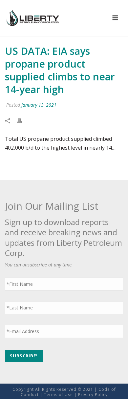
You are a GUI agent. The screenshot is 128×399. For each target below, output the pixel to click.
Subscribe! (24, 356)
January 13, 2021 (38, 105)
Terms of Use (58, 394)
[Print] (23, 120)
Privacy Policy (93, 394)
